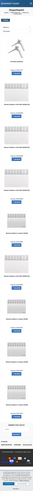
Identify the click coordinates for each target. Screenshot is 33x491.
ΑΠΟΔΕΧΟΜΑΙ (8, 483)
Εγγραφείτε (16, 434)
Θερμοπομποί (17, 14)
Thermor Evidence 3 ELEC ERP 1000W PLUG (17, 104)
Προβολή (17, 73)
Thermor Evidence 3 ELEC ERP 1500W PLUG (17, 147)
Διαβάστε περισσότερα (24, 480)
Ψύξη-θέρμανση (15, 12)
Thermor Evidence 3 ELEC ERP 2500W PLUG (17, 276)
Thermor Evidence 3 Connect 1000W (17, 233)
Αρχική (6, 12)
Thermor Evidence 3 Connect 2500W (17, 405)
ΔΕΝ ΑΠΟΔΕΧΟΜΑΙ (22, 483)
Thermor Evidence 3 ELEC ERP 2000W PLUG (17, 190)
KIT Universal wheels (16, 61)
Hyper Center (27, 452)
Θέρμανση (25, 12)
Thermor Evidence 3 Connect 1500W (17, 319)
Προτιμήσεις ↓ (16, 488)
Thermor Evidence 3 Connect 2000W (17, 362)
